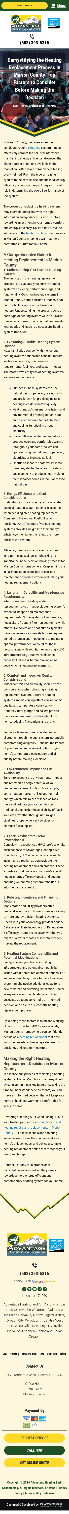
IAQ (42, 1354)
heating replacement (40, 233)
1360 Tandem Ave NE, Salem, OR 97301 (34, 1375)
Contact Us (34, 1366)
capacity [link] (9, 660)
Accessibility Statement (39, 1493)
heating (35, 147)
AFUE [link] (21, 523)
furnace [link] (44, 978)
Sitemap (50, 1488)
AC (5, 1354)
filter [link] (35, 622)
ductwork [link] (36, 655)
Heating (14, 1354)
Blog (63, 1354)
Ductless (52, 1354)
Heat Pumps (29, 1354)
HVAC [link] (60, 649)
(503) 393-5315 (34, 43)
